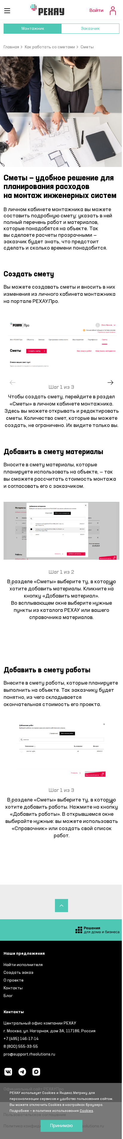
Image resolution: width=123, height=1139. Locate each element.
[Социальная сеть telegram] (22, 1071)
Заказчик (90, 29)
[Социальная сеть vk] (8, 1071)
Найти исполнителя (23, 965)
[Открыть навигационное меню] (7, 10)
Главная (11, 47)
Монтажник (32, 29)
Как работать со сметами (50, 47)
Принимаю (61, 1125)
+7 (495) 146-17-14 (21, 1039)
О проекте (14, 980)
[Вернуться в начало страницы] (61, 905)
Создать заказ (18, 973)
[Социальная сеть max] (36, 1071)
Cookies (86, 1111)
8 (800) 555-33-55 (21, 1046)
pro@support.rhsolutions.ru (29, 1054)
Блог (8, 996)
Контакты (13, 988)
